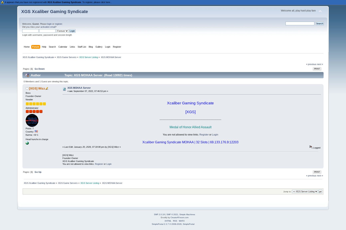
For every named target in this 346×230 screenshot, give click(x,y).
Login (215, 134)
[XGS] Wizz (37, 88)
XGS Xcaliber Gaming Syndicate (54, 11)
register (58, 24)
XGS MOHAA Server (79, 88)
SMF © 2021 (172, 214)
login (49, 24)
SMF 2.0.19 (159, 214)
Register (204, 134)
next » (320, 64)
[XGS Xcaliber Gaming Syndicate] (27, 144)
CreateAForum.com (179, 217)
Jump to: (287, 191)
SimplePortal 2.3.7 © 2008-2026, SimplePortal (173, 224)
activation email (47, 27)
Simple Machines (187, 214)
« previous (311, 64)
